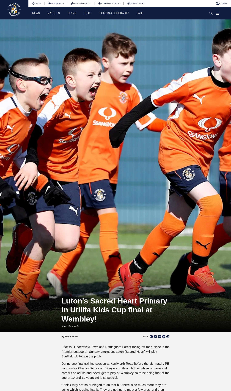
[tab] (36, 3)
